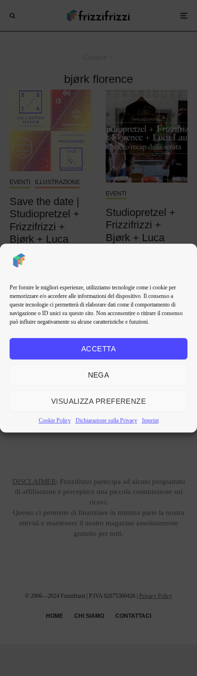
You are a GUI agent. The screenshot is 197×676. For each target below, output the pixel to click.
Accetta (98, 349)
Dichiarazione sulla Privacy (106, 420)
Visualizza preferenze (98, 401)
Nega (98, 375)
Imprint (150, 420)
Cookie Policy (55, 420)
